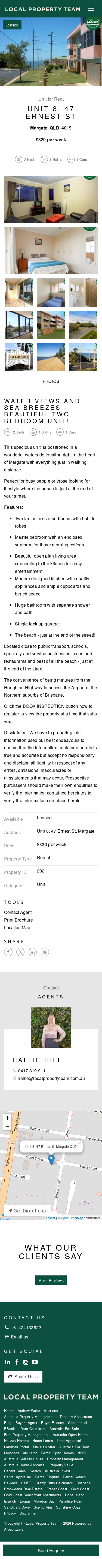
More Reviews (51, 1280)
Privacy (10, 1513)
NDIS (82, 1452)
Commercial (77, 1422)
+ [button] (7, 1118)
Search (35, 1470)
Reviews (10, 1482)
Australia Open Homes (71, 1434)
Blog (7, 1422)
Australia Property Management (30, 1416)
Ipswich (10, 1501)
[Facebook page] (17, 1362)
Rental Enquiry (47, 1476)
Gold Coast (80, 1488)
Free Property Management (26, 1434)
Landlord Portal (16, 1446)
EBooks (10, 1428)
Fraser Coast (57, 1488)
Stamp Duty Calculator (54, 1482)
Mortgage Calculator (20, 1452)
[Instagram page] (26, 1362)
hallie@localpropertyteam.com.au (51, 1078)
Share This (25, 1376)
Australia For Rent (74, 1446)
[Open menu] (91, 8)
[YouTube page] (35, 1362)
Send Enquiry (51, 1550)
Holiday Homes (16, 1440)
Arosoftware (13, 1529)
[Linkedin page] (8, 1362)
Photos (51, 381)
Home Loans (42, 1440)
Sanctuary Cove (17, 1507)
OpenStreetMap (72, 1217)
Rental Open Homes (57, 1452)
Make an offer (44, 1446)
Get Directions (29, 1211)
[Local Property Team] (42, 8)
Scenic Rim (43, 1507)
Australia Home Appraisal (24, 1464)
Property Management (65, 1458)
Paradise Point (70, 1501)
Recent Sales (15, 1470)
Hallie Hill (37, 1059)
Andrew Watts (29, 1410)
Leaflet (50, 1217)
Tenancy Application (76, 1416)
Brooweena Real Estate (23, 1488)
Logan (25, 1501)
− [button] (7, 1126)
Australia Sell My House (23, 1458)
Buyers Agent (27, 1422)
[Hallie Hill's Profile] (51, 1027)
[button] (51, 920)
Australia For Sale (64, 1428)
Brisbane (83, 1482)
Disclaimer (28, 1513)
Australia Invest (57, 1470)
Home (9, 1410)
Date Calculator (33, 1428)
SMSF (26, 1482)
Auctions (51, 1410)
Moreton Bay (44, 1501)
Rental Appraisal (17, 1476)
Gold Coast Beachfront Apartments (32, 1494)
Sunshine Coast (69, 1507)
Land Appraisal (69, 1440)
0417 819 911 (32, 1070)
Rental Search (74, 1476)
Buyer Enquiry (52, 1422)
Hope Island (74, 1494)
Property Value (61, 1464)
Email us (19, 1337)
